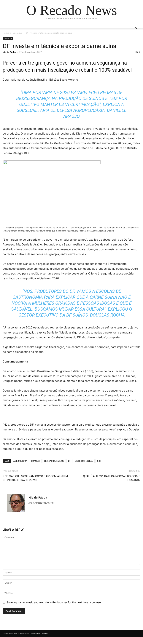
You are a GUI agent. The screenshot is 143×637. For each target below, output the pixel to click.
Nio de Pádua (9, 52)
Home (6, 32)
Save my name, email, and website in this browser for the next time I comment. (54, 602)
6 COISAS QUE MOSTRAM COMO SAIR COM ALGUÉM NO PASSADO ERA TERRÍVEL (35, 478)
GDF (99, 460)
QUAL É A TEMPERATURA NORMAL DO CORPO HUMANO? (111, 478)
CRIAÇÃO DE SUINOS (54, 460)
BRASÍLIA (35, 460)
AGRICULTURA (20, 460)
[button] (135, 29)
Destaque (17, 32)
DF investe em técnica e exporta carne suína (59, 46)
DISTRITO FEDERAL (84, 460)
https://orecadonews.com (41, 503)
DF (69, 460)
